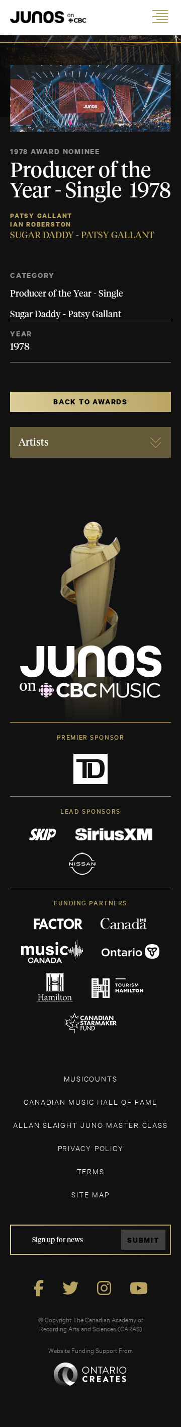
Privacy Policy (91, 1148)
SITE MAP (90, 1194)
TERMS (91, 1171)
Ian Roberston (40, 224)
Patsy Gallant (41, 215)
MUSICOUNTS (91, 1078)
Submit (143, 1240)
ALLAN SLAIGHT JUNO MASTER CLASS (90, 1124)
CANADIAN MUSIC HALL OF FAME (90, 1101)
